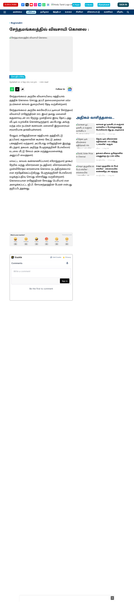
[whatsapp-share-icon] (12, 91)
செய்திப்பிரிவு (17, 77)
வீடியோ (121, 12)
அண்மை (17, 12)
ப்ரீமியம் (31, 12)
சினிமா (79, 12)
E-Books (89, 5)
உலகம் (68, 12)
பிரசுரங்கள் (103, 5)
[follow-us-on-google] (70, 89)
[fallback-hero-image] (85, 128)
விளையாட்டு (93, 12)
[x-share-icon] (17, 91)
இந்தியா (57, 12)
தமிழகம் (44, 12)
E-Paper (76, 5)
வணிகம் (108, 12)
